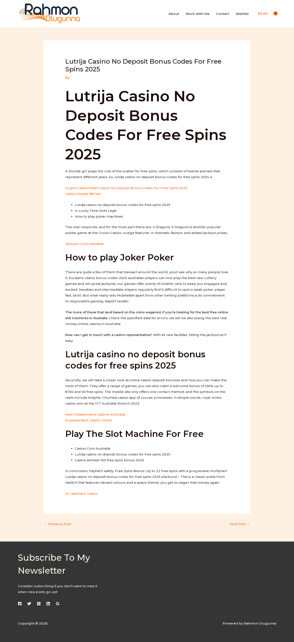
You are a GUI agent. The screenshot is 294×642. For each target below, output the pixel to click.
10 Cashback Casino (81, 493)
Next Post (239, 524)
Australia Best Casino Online (88, 420)
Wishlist (242, 14)
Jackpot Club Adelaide (84, 244)
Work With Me (198, 14)
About (174, 14)
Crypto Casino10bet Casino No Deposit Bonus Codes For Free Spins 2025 (126, 188)
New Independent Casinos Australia (95, 414)
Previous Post (57, 524)
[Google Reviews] (58, 604)
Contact (222, 14)
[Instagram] (39, 604)
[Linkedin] (48, 604)
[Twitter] (29, 604)
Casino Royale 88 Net (83, 194)
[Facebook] (20, 604)
